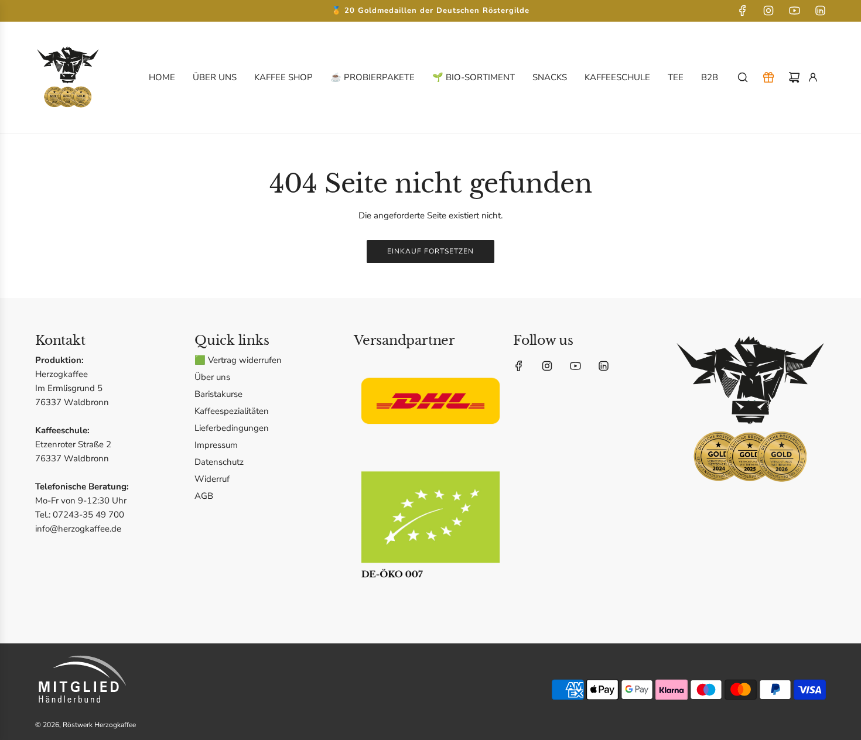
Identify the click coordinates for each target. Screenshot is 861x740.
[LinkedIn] (820, 10)
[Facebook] (743, 10)
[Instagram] (768, 10)
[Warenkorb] (794, 77)
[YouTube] (794, 10)
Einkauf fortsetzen (430, 251)
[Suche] (743, 77)
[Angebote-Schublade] (768, 77)
